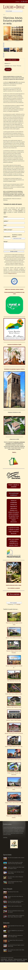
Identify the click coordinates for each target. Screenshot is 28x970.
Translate (18, 604)
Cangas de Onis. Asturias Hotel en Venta (14, 802)
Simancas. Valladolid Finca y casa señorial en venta (15, 931)
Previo (5, 34)
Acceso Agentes (4, 959)
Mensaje (6, 241)
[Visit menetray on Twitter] (23, 1)
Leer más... (5, 837)
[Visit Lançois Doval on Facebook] (21, 1)
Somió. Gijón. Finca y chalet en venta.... (14, 694)
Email (5, 225)
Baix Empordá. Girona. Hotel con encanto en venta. (15, 941)
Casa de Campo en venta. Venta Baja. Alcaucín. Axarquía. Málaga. (16, 872)
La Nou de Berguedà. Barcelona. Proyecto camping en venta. (15, 882)
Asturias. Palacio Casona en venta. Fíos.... (14, 746)
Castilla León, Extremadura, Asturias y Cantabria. (14, 289)
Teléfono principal (8, 230)
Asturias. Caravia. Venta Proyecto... (14, 720)
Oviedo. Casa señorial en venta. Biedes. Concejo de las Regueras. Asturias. (16, 868)
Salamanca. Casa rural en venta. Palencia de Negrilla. (15, 897)
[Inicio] (14, 7)
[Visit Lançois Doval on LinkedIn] (25, 1)
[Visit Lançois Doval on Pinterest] (26, 1)
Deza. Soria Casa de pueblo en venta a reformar (16, 857)
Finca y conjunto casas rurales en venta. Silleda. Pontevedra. (16, 950)
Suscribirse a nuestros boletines (17, 235)
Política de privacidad (18, 959)
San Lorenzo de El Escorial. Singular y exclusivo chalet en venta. (16, 945)
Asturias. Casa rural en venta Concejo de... (14, 733)
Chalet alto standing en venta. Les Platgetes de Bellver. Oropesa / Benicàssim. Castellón (16, 916)
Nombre (6, 217)
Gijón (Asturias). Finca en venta (14, 681)
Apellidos (6, 221)
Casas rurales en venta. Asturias (14, 759)
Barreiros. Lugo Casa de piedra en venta (15, 906)
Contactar (17, 1)
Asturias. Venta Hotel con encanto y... (14, 638)
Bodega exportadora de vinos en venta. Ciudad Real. (16, 926)
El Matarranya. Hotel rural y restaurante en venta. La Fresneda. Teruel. (15, 936)
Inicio (4, 14)
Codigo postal (7, 236)
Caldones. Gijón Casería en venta (14, 707)
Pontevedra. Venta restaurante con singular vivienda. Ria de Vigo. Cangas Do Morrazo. (15, 863)
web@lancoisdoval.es (12, 273)
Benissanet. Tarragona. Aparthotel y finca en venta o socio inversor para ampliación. (15, 902)
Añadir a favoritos (12, 60)
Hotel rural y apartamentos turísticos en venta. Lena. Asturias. (16, 911)
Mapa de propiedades (21, 960)
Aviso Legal (10, 959)
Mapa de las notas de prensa (10, 960)
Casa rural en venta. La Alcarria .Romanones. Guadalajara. (15, 877)
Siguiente (22, 34)
